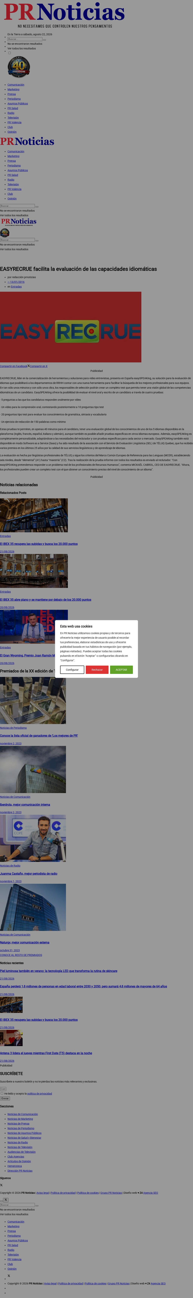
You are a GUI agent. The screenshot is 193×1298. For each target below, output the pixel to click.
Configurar (72, 669)
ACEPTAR (121, 669)
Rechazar (97, 669)
